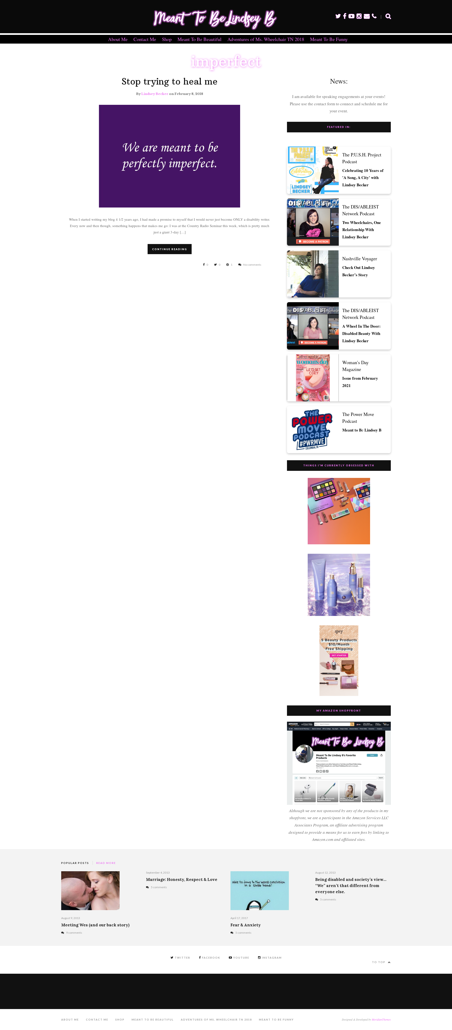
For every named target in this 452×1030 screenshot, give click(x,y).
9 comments (74, 932)
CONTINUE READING (169, 249)
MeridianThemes (381, 1019)
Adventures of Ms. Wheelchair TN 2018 (265, 39)
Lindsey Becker (154, 94)
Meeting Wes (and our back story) (95, 925)
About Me (118, 39)
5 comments (159, 887)
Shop (167, 39)
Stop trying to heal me (169, 81)
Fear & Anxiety (245, 925)
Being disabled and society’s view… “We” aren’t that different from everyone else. (350, 885)
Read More (106, 862)
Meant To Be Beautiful (200, 39)
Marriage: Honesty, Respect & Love (181, 879)
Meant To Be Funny (329, 39)
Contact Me (144, 39)
